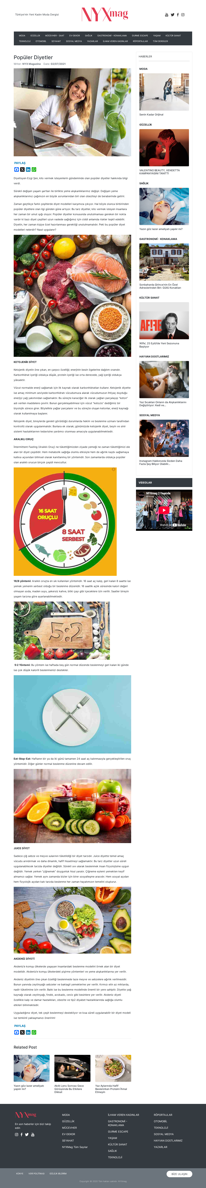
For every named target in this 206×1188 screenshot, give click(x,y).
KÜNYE (19, 1173)
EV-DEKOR (74, 35)
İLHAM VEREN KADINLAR (115, 41)
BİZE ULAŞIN (179, 1174)
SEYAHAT (56, 41)
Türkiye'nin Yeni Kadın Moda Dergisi (37, 14)
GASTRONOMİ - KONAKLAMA (112, 35)
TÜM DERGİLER (160, 41)
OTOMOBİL (41, 41)
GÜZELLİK (35, 35)
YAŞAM (156, 35)
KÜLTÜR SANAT (173, 35)
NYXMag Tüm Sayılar (75, 1147)
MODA (22, 35)
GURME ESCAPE (140, 35)
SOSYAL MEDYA (74, 41)
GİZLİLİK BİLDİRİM (58, 1173)
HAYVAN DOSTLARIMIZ (168, 1140)
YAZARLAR (92, 41)
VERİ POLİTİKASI (36, 1173)
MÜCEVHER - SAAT (54, 35)
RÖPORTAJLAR (140, 41)
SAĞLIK (88, 35)
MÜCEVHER (69, 1127)
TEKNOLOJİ (24, 41)
